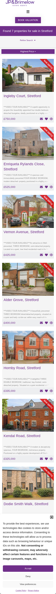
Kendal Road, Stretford (22, 436)
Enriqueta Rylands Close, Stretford (24, 166)
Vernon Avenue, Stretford (24, 232)
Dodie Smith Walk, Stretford (26, 504)
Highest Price (27, 51)
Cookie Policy (21, 591)
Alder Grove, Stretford (21, 300)
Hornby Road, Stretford (22, 368)
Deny (28, 576)
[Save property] (46, 119)
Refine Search (26, 40)
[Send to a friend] (41, 119)
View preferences (28, 584)
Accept (28, 568)
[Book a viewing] (51, 119)
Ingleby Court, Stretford (22, 96)
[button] (51, 517)
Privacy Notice (33, 591)
